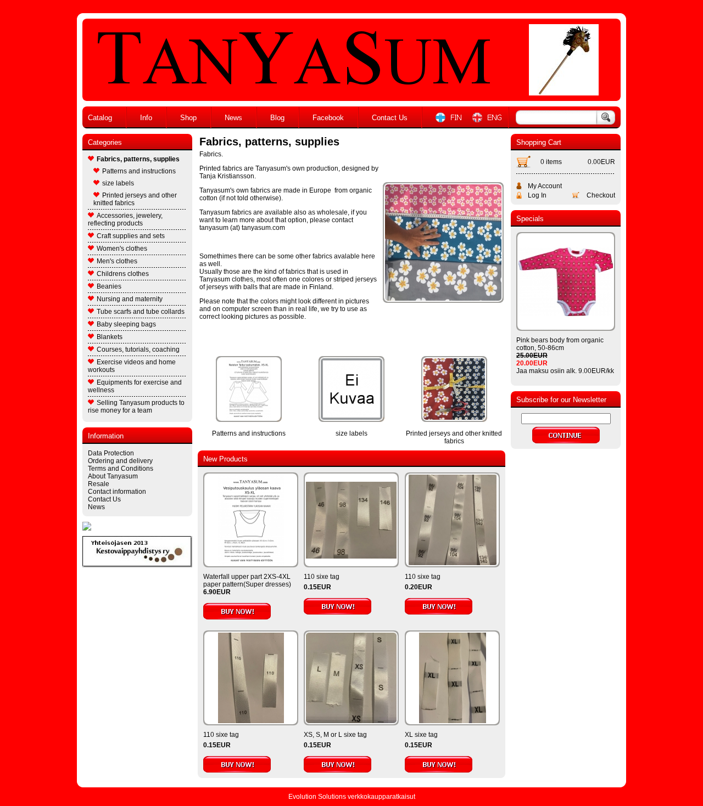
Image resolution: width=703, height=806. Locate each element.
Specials (530, 219)
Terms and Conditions (120, 468)
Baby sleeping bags (126, 324)
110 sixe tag (321, 576)
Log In (537, 195)
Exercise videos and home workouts (132, 366)
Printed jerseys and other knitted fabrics (135, 199)
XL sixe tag (421, 735)
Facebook (328, 118)
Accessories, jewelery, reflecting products (125, 219)
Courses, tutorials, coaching (138, 349)
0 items (551, 162)
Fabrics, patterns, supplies (138, 159)
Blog (277, 118)
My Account (545, 186)
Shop (188, 118)
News (233, 118)
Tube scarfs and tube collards (141, 311)
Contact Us (390, 118)
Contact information (117, 491)
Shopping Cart (538, 142)
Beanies (109, 286)
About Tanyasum (113, 476)
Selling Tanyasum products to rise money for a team (136, 406)
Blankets (109, 337)
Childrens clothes (123, 274)
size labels (118, 183)
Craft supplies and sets (131, 236)
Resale (98, 484)
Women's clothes (122, 248)
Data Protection (111, 453)
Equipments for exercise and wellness (135, 386)
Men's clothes (117, 261)
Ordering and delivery (120, 461)
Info (146, 118)
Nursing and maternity (130, 299)
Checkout (601, 195)
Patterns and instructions (139, 171)
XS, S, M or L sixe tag (335, 735)
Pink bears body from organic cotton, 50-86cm (560, 344)
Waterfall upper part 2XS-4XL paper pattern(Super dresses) (247, 580)
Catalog (100, 118)
